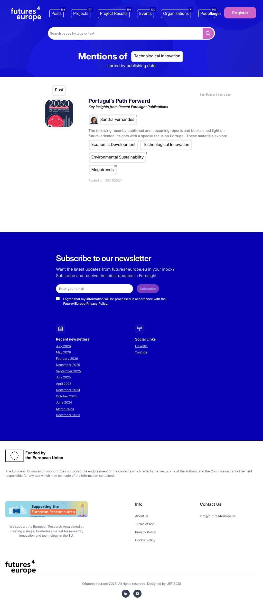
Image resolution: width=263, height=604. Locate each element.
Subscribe (148, 289)
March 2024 (65, 409)
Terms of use (145, 524)
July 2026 (63, 346)
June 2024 (64, 402)
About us (141, 516)
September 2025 (68, 371)
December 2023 (68, 415)
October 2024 (66, 396)
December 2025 (68, 365)
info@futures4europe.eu (218, 516)
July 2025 (63, 377)
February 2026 (67, 359)
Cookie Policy (145, 540)
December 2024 (68, 390)
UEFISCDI (174, 584)
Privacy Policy (96, 303)
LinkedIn (141, 346)
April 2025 (63, 384)
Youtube (141, 352)
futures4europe (96, 584)
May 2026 (63, 352)
